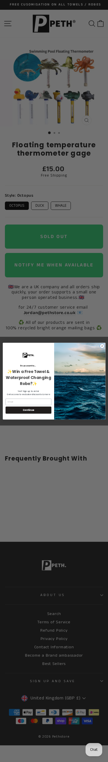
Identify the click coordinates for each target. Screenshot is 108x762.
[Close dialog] (102, 346)
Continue (28, 409)
